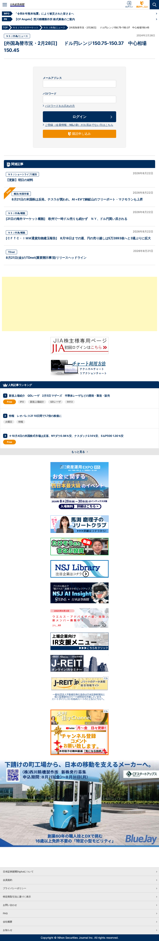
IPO (22, 401)
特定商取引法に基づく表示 (17, 896)
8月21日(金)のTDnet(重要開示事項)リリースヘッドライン (46, 257)
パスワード (49, 93)
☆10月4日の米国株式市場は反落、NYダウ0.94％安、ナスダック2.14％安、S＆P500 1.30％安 (66, 435)
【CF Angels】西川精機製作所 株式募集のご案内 (45, 19)
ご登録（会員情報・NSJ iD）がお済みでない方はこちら (79, 124)
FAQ (5, 913)
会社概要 (7, 921)
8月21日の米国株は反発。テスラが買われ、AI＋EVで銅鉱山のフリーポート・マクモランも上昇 (77, 199)
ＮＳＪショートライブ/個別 (22, 174)
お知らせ (7, 930)
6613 (70, 401)
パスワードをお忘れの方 (60, 105)
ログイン (129, 6)
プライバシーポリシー (14, 888)
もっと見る (78, 451)
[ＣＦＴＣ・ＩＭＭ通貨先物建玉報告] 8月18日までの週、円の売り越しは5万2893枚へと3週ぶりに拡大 (78, 238)
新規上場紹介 (37, 401)
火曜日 (8, 421)
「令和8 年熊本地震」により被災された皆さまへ (44, 13)
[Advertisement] (79, 304)
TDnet (11, 252)
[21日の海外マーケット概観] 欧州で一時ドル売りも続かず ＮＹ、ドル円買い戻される (66, 219)
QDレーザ (55, 401)
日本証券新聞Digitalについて (18, 871)
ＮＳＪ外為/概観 (16, 213)
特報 (20, 421)
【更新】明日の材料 (19, 180)
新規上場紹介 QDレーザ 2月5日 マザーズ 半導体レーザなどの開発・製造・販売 (59, 395)
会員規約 (7, 879)
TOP (5, 27)
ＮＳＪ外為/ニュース (17, 36)
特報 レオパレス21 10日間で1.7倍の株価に (35, 415)
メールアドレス (52, 78)
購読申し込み (142, 6)
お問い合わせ (10, 905)
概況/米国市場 (21, 193)
